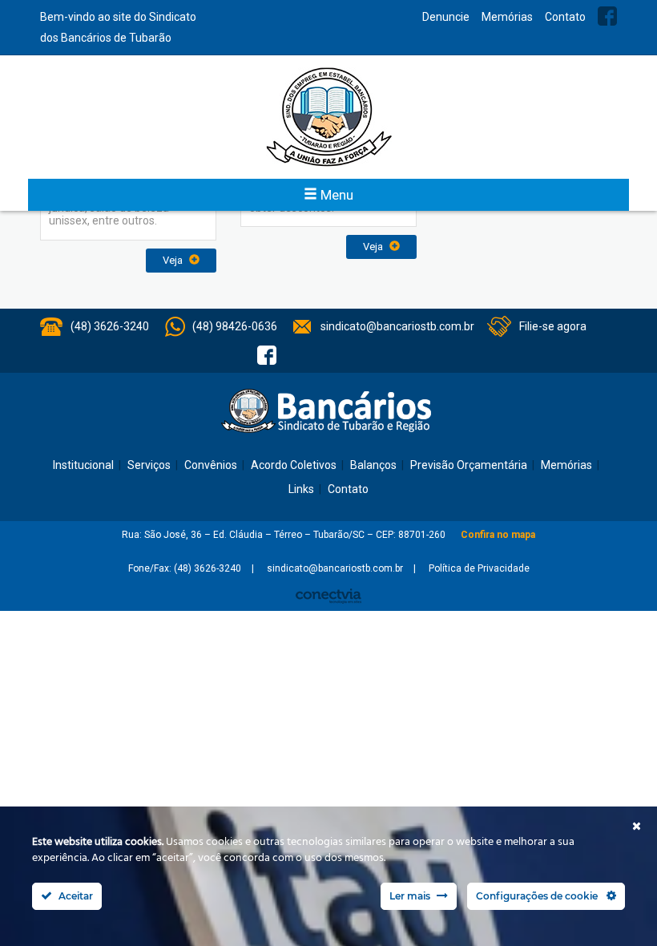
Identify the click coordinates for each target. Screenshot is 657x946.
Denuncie (446, 16)
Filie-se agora (552, 326)
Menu (335, 195)
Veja (174, 260)
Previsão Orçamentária (468, 465)
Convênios (210, 465)
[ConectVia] (328, 596)
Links (301, 489)
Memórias (507, 16)
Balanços (373, 465)
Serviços (149, 465)
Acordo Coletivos (294, 465)
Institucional (83, 465)
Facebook (607, 16)
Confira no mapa (498, 534)
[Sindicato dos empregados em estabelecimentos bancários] (328, 117)
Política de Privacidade (479, 568)
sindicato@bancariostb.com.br (397, 326)
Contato (565, 16)
